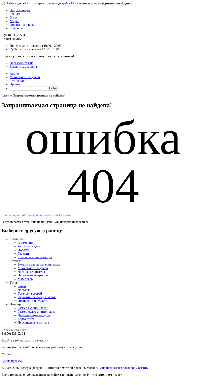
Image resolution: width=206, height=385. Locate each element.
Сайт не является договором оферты (123, 367)
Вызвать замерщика (23, 66)
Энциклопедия (20, 10)
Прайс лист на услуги (33, 300)
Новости (24, 250)
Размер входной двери (33, 308)
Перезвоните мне (21, 63)
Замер (22, 286)
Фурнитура (17, 80)
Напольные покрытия (33, 275)
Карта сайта (26, 319)
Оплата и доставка (22, 24)
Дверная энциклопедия (34, 315)
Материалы (25, 279)
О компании (26, 242)
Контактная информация (35, 257)
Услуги (14, 21)
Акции (14, 73)
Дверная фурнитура (31, 271)
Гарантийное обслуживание (37, 297)
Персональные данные (33, 322)
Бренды (15, 14)
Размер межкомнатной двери (37, 311)
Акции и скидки (29, 246)
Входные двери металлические (39, 264)
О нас (14, 17)
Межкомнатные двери (25, 77)
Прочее (15, 84)
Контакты (16, 28)
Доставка (24, 290)
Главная (7, 95)
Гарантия (24, 253)
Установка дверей (30, 293)
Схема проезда (12, 361)
